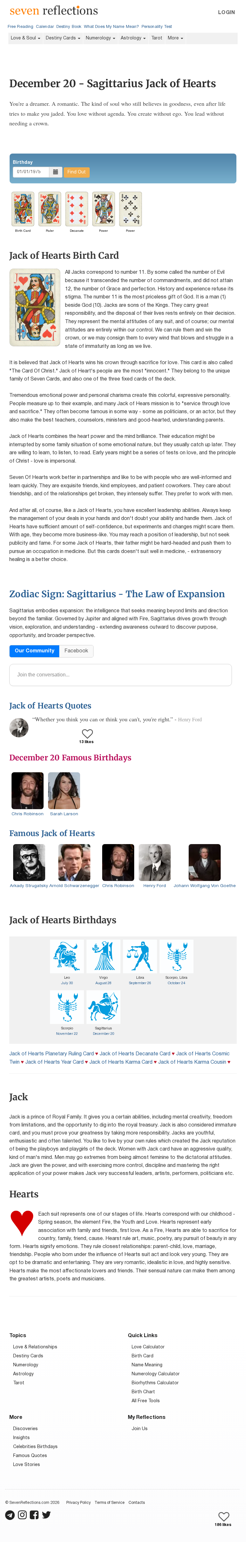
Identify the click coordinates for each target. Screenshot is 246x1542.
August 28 (103, 983)
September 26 (140, 983)
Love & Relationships (35, 1347)
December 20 (103, 1033)
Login (226, 13)
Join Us (140, 1429)
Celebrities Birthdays (35, 1447)
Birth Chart (143, 1392)
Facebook (76, 651)
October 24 (176, 983)
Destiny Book (68, 27)
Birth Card (142, 1356)
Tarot (156, 38)
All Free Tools (146, 1401)
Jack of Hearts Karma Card (120, 1062)
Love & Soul (24, 38)
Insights (21, 1438)
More (174, 38)
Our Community (34, 651)
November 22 (67, 1033)
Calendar (45, 27)
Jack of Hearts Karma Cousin (192, 1062)
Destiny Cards (61, 38)
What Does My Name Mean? (111, 27)
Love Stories (26, 1465)
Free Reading (20, 27)
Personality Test (157, 27)
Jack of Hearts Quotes (50, 706)
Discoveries (25, 1429)
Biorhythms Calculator (155, 1383)
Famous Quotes (30, 1456)
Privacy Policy (78, 1502)
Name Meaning (147, 1365)
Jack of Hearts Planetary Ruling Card (51, 1054)
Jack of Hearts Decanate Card (135, 1054)
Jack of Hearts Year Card (54, 1062)
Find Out (77, 172)
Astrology (132, 38)
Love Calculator (148, 1347)
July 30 (67, 983)
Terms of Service (109, 1502)
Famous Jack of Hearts (52, 833)
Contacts (136, 1502)
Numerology (99, 38)
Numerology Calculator (156, 1374)
